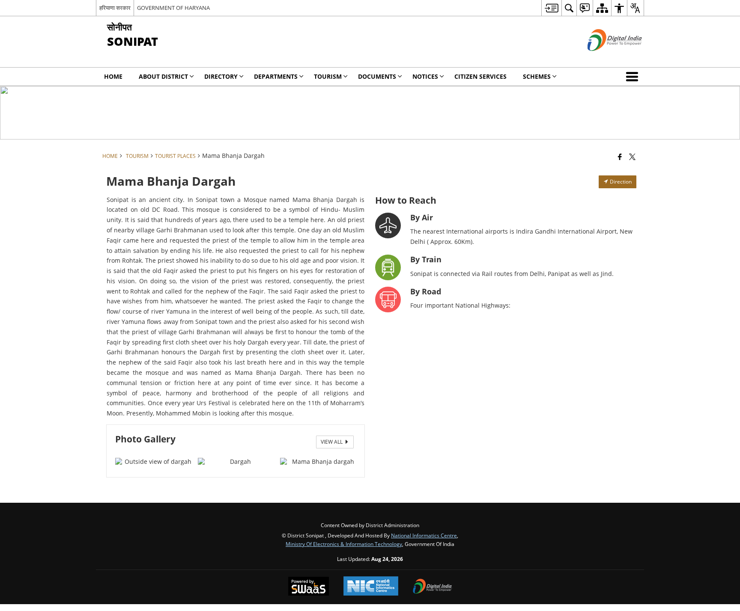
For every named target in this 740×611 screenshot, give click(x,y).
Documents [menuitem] (377, 76)
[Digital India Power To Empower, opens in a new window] (432, 587)
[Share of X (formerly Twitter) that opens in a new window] (632, 156)
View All (332, 441)
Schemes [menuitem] (537, 76)
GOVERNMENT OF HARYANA (173, 8)
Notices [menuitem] (425, 76)
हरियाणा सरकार (115, 8)
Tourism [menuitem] (328, 76)
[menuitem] (551, 8)
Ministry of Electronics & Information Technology (344, 543)
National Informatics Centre (424, 535)
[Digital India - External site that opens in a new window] (604, 58)
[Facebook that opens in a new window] (620, 156)
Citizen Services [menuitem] (480, 76)
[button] (634, 77)
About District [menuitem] (163, 76)
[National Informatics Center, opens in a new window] (371, 587)
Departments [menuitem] (276, 76)
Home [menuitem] (113, 76)
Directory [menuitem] (221, 76)
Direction (620, 181)
